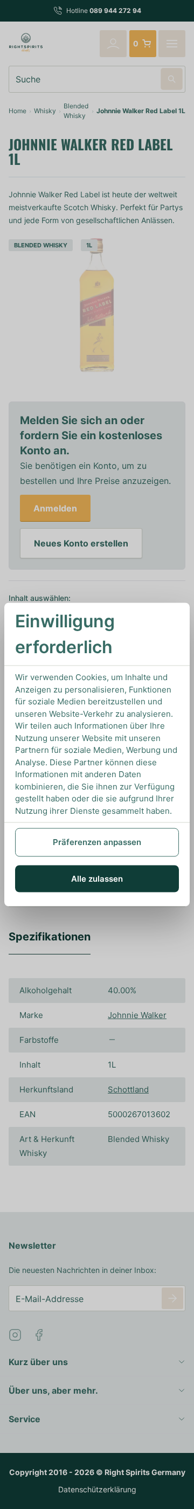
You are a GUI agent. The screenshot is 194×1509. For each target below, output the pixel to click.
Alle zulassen (97, 878)
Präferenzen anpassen (97, 842)
